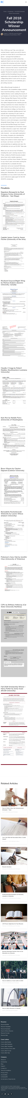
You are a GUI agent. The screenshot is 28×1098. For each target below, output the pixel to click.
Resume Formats (5, 1033)
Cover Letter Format (6, 1051)
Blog (2, 1064)
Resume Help (4, 1035)
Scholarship (10, 11)
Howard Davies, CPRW (15, 35)
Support (3, 1066)
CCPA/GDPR (4, 1077)
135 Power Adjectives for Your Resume (12, 924)
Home (5, 11)
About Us (3, 1059)
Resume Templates (6, 1026)
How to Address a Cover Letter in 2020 (12, 981)
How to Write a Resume (7, 1031)
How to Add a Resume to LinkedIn (11, 1008)
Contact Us (4, 1068)
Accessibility (4, 1075)
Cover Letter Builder (6, 1042)
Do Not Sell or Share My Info (8, 1079)
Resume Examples (5, 1029)
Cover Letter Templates (7, 1046)
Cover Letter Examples (6, 1044)
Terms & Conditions (6, 1070)
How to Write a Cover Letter (8, 1048)
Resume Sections (6, 867)
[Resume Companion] (2, 2)
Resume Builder (5, 1024)
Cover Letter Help (5, 1053)
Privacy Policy (4, 1072)
